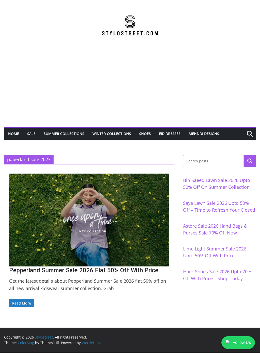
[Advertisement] (130, 88)
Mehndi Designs (204, 133)
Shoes (145, 133)
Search (250, 161)
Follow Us (242, 342)
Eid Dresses (170, 133)
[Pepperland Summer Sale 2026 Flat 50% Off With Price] (89, 220)
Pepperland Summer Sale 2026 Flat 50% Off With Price (83, 270)
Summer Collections (64, 133)
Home (13, 133)
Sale (31, 133)
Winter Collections (111, 133)
